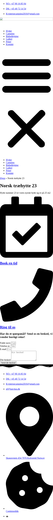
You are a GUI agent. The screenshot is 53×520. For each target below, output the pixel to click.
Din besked (5, 360)
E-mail (3, 349)
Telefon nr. (5, 346)
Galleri (9, 39)
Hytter (9, 31)
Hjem (2, 178)
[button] (26, 102)
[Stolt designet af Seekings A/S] (7, 516)
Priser (8, 41)
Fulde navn (5, 343)
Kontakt (9, 44)
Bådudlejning (12, 36)
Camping (10, 33)
